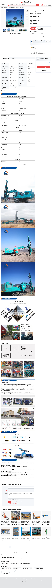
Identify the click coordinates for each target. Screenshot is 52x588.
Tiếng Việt (24, 581)
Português (15, 580)
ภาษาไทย (48, 580)
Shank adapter (28, 552)
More (2, 575)
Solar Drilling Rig (28, 550)
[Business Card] (49, 62)
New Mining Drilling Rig (19, 570)
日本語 (43, 580)
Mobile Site (24, 579)
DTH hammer (40, 550)
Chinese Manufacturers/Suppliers (17, 578)
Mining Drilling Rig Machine (30, 570)
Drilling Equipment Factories (38, 568)
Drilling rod (2, 552)
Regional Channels (41, 578)
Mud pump (40, 552)
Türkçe (21, 581)
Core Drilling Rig (3, 550)
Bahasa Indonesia (29, 581)
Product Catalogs (15, 546)
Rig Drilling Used (4, 570)
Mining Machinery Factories (27, 568)
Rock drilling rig (16, 550)
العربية (37, 580)
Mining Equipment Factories (6, 568)
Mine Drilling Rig (22, 7)
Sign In (32, 53)
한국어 (40, 580)
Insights (28, 579)
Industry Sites (35, 578)
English (8, 580)
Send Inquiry (33, 28)
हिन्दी (45, 580)
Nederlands (33, 580)
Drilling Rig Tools (11, 570)
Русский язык (23, 580)
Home (2, 7)
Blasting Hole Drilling (14, 563)
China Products (9, 578)
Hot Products (4, 578)
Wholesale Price (30, 578)
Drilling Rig (17, 7)
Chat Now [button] (41, 28)
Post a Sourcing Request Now (13, 503)
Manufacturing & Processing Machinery (9, 7)
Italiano (27, 580)
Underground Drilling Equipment (25, 563)
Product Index (47, 578)
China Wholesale (25, 578)
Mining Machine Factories (17, 568)
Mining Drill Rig (38, 570)
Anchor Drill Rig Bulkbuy (5, 573)
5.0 (40, 59)
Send (10, 501)
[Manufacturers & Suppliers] (26, 2)
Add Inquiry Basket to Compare (15, 33)
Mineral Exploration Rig (5, 563)
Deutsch (30, 580)
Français (18, 580)
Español (11, 580)
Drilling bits (15, 552)
